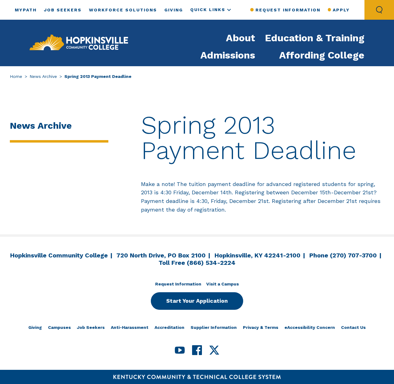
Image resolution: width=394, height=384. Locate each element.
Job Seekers (63, 9)
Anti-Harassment (129, 327)
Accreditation (169, 327)
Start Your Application (197, 300)
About (240, 38)
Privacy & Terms (260, 327)
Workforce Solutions (123, 9)
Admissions (227, 55)
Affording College (321, 55)
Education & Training (314, 38)
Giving (173, 9)
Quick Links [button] (207, 9)
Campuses (59, 327)
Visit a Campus (222, 283)
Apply (341, 9)
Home (16, 76)
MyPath (26, 9)
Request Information (287, 9)
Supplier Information (214, 327)
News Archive (43, 76)
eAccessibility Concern (309, 327)
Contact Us (353, 327)
